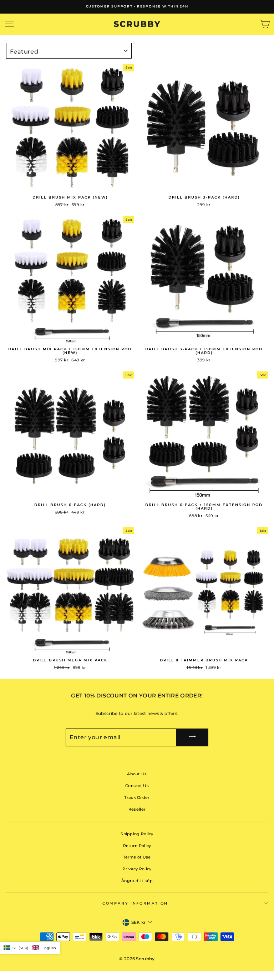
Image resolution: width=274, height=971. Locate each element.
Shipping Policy (137, 833)
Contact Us (137, 785)
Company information (135, 903)
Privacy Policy (136, 868)
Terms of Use (137, 857)
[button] (30, 948)
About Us (137, 773)
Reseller (137, 809)
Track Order (136, 797)
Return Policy (137, 845)
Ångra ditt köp (137, 880)
